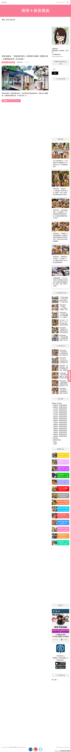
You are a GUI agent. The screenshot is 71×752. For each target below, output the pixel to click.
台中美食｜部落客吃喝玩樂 (60, 413)
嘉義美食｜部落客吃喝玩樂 (60, 420)
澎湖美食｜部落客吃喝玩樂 (60, 436)
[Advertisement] (25, 41)
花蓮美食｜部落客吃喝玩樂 (60, 430)
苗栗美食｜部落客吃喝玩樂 (8, 62)
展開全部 (54, 403)
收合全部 (59, 403)
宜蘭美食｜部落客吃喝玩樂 (60, 428)
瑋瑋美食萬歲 (20, 62)
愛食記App (62, 656)
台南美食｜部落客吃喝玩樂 (60, 422)
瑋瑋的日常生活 (57, 440)
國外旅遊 (55, 438)
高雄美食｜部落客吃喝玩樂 (60, 424)
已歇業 (55, 444)
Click (69, 376)
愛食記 (55, 442)
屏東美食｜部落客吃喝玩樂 (60, 426)
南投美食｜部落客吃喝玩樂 (60, 417)
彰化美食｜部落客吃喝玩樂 (60, 415)
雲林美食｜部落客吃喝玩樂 (60, 418)
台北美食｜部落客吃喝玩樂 (60, 409)
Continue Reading (13, 100)
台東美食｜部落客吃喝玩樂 (60, 432)
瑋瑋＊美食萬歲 (35, 11)
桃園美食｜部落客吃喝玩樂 (60, 407)
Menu (5, 2)
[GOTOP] (40, 749)
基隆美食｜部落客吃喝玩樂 (60, 434)
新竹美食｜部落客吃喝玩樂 (60, 411)
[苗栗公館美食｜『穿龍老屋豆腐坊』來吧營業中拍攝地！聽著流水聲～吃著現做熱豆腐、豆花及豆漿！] (25, 78)
